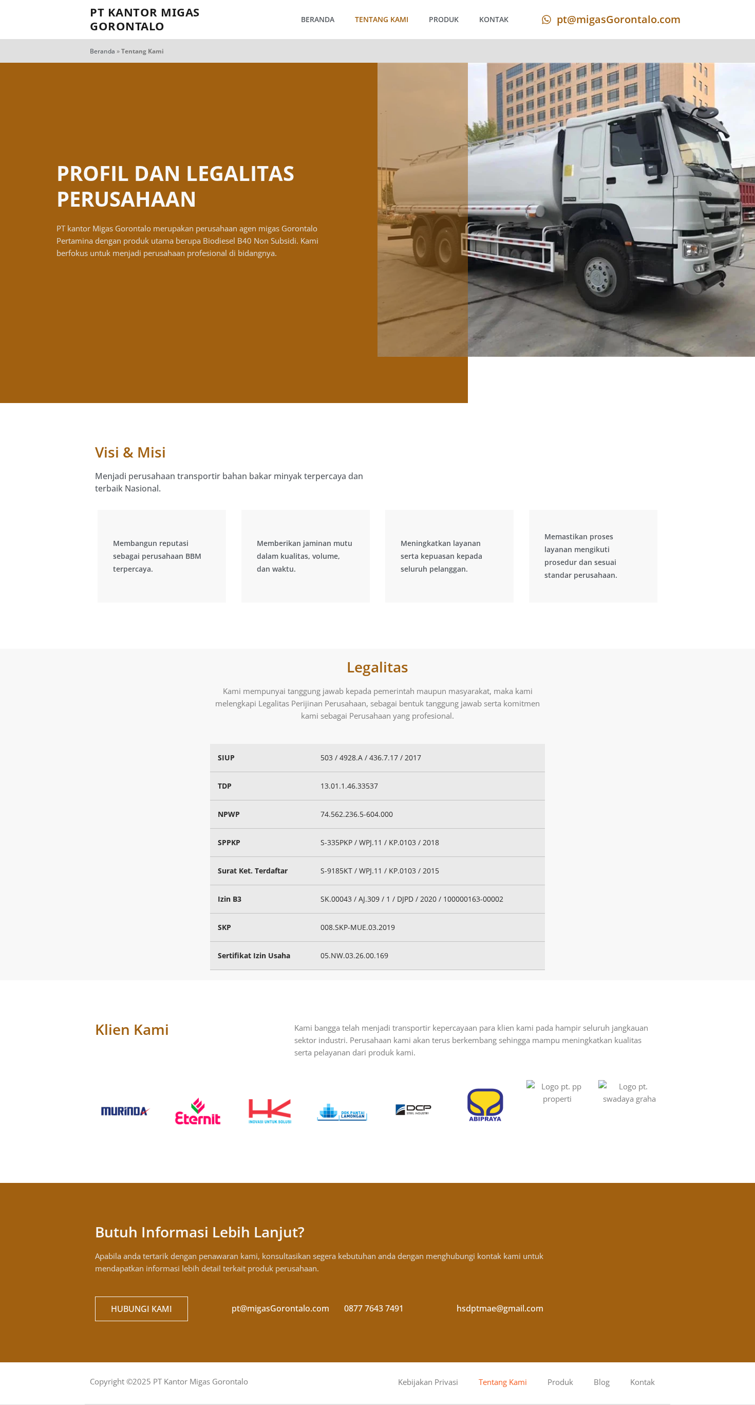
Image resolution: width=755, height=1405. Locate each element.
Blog (602, 1382)
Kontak (493, 19)
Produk (444, 19)
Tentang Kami (381, 19)
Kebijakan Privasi (428, 1382)
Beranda (317, 19)
